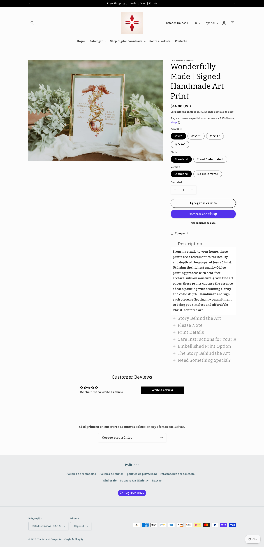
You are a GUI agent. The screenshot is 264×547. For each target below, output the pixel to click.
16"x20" (180, 144)
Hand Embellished (210, 159)
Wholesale (110, 480)
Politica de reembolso (81, 474)
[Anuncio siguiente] (234, 3)
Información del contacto (177, 474)
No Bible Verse (207, 174)
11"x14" (215, 136)
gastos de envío (184, 111)
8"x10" (195, 136)
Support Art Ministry (134, 480)
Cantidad (176, 182)
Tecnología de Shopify (71, 539)
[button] (32, 23)
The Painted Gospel (47, 539)
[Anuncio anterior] (29, 3)
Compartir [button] (182, 233)
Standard (181, 159)
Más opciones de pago (203, 223)
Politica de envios (111, 474)
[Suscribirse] (162, 437)
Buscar (157, 480)
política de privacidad (142, 474)
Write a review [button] (162, 390)
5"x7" (178, 136)
